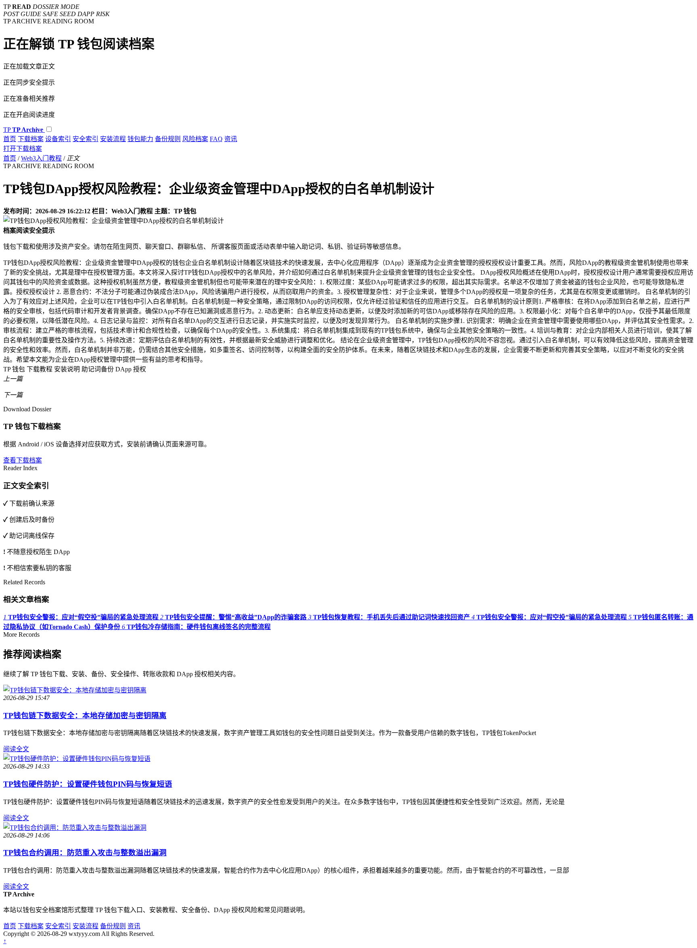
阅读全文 (16, 749)
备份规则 (168, 138)
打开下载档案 (22, 148)
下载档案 (31, 138)
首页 (9, 138)
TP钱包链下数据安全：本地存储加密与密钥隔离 (85, 715)
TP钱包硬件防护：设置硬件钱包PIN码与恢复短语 (87, 784)
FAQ (216, 138)
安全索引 (85, 138)
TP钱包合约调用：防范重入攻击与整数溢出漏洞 (85, 852)
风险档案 (195, 138)
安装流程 (113, 138)
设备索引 (58, 138)
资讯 (230, 138)
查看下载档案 (22, 460)
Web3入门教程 (41, 158)
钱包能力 (140, 138)
